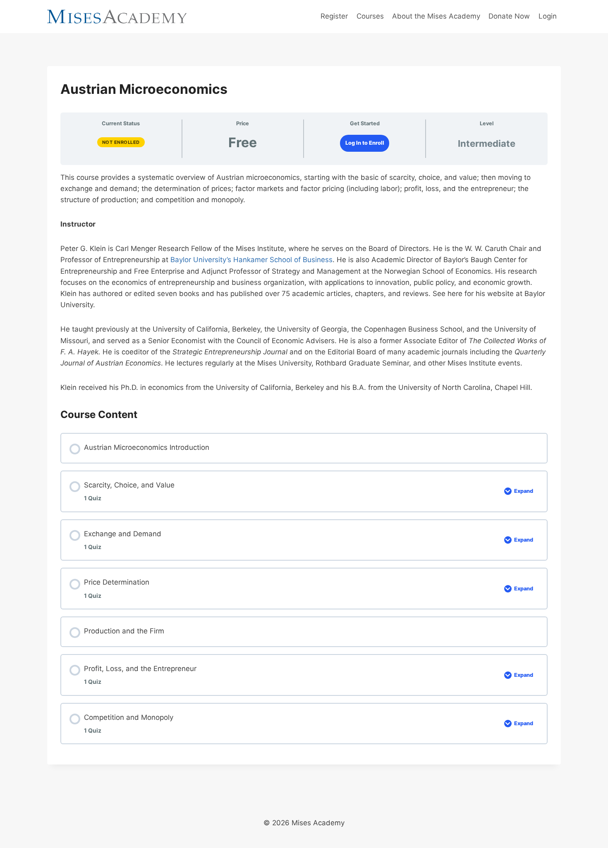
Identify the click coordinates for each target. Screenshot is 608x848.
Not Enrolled (121, 142)
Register (334, 16)
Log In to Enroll (364, 143)
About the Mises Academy (436, 16)
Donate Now (509, 16)
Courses (370, 16)
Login (548, 16)
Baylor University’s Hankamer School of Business (251, 260)
